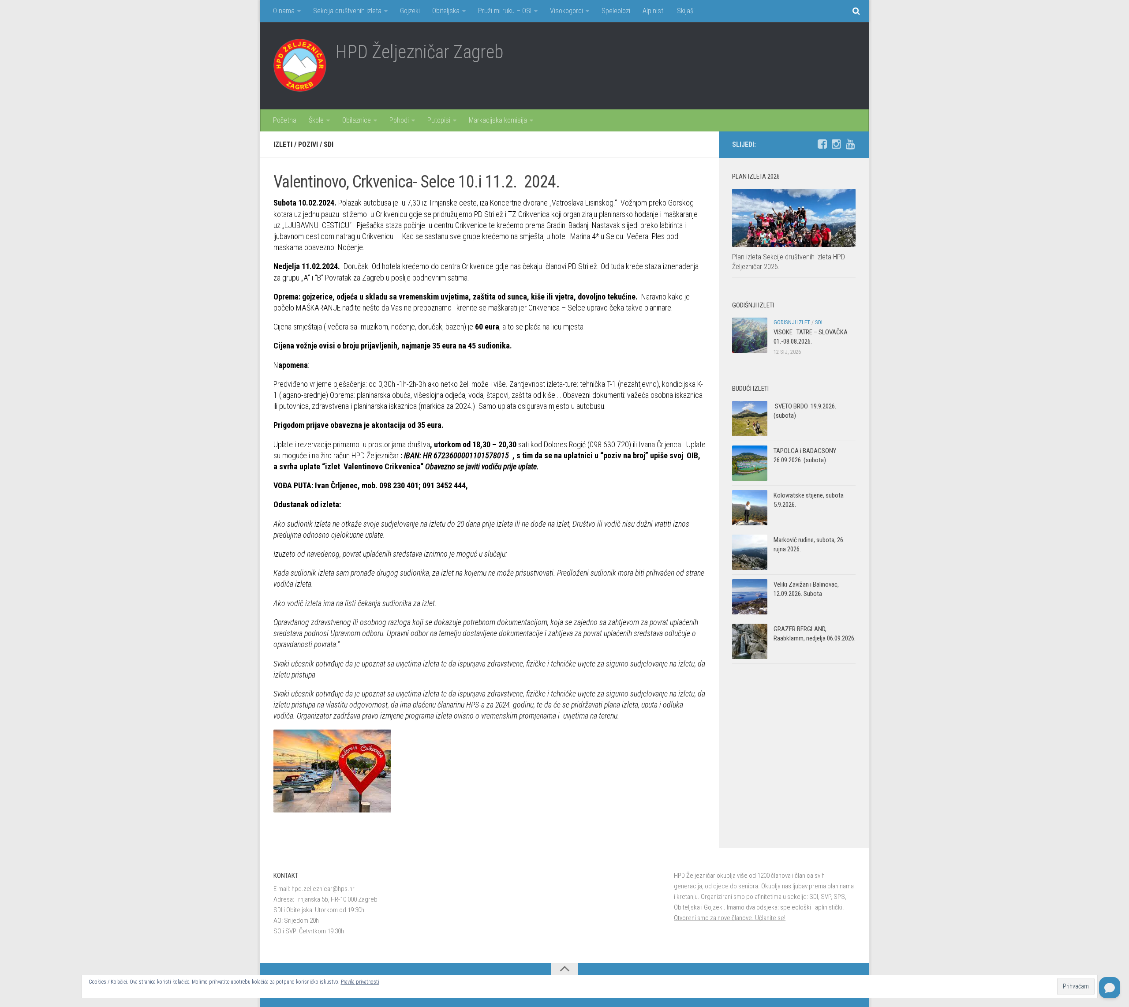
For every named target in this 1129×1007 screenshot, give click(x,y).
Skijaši (686, 11)
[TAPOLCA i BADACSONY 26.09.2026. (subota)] (749, 463)
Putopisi (438, 120)
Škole (316, 120)
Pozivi (308, 144)
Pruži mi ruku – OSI (504, 11)
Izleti (282, 144)
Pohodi (399, 120)
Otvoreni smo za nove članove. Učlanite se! (729, 918)
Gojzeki (410, 11)
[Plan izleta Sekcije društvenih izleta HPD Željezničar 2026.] (794, 218)
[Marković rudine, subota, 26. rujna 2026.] (749, 552)
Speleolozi (616, 11)
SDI (328, 144)
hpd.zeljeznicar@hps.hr (323, 889)
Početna (284, 120)
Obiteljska (446, 11)
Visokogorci (566, 11)
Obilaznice (356, 120)
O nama (284, 11)
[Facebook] (822, 144)
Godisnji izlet (792, 322)
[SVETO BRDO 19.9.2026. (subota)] (749, 418)
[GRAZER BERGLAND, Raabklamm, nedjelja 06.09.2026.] (749, 641)
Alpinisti (654, 11)
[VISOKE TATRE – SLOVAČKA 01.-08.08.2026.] (749, 335)
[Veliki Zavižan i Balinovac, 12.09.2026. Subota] (749, 596)
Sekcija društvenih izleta (347, 11)
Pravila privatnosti (360, 982)
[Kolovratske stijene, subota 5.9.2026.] (749, 507)
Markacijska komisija (498, 120)
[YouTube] (850, 144)
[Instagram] (836, 144)
